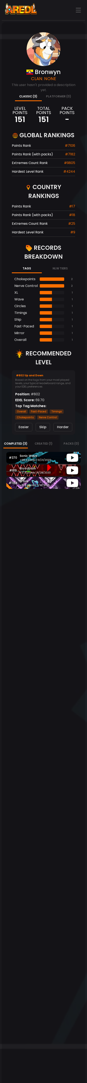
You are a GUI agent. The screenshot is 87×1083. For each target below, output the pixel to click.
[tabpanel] (43, 309)
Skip (42, 427)
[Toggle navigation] (78, 10)
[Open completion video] (72, 458)
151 (20, 119)
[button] (43, 458)
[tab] (28, 97)
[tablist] (43, 97)
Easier (24, 427)
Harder (63, 427)
